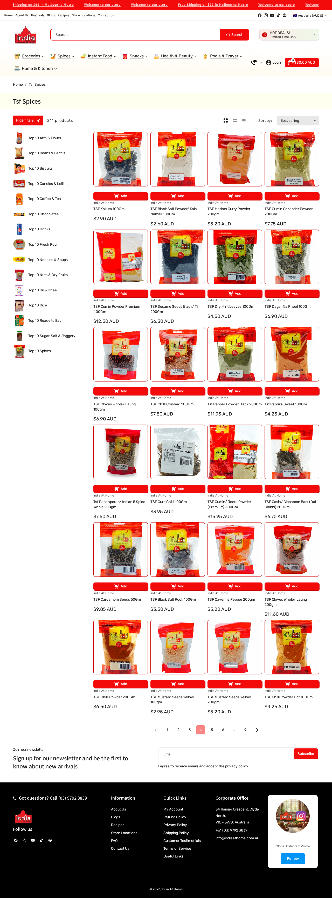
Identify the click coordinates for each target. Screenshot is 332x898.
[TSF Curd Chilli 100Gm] (177, 452)
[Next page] (256, 729)
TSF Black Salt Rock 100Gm (173, 599)
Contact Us (120, 848)
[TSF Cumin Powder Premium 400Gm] (120, 257)
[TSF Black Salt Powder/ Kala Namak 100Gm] (177, 159)
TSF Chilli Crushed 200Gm (171, 404)
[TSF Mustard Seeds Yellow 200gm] (235, 647)
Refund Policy (174, 817)
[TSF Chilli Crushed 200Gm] (177, 354)
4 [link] (200, 730)
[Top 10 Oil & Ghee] (19, 290)
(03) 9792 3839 (72, 798)
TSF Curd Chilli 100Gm (168, 502)
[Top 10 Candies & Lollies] (19, 183)
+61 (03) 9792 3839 (231, 830)
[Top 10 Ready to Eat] (19, 320)
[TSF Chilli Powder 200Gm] (120, 647)
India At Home (172, 889)
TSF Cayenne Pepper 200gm (231, 599)
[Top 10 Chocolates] (19, 214)
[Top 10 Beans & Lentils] (19, 153)
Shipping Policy (176, 833)
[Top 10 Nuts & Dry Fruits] (19, 275)
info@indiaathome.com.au (237, 838)
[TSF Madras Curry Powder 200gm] (235, 159)
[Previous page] (156, 729)
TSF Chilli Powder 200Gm (114, 697)
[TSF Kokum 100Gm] (120, 159)
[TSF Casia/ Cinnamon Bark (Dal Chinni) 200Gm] (292, 452)
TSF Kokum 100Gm (109, 209)
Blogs (115, 817)
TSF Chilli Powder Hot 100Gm (289, 697)
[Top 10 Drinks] (19, 229)
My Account (173, 809)
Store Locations (124, 833)
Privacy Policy (175, 825)
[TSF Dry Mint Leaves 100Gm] (235, 257)
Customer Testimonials (182, 841)
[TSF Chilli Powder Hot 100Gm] (292, 647)
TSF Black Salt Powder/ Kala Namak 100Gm (173, 211)
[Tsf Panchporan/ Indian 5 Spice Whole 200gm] (120, 452)
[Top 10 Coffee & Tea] (19, 199)
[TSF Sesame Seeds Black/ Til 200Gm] (177, 257)
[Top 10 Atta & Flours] (19, 138)
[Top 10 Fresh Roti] (19, 244)
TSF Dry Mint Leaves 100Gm (231, 306)
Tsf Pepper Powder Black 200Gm (235, 404)
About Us (118, 809)
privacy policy (236, 766)
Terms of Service (177, 848)
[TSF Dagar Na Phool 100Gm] (292, 257)
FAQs (115, 841)
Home (18, 84)
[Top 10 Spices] (19, 351)
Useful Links (173, 856)
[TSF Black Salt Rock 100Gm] (177, 549)
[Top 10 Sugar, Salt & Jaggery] (19, 336)
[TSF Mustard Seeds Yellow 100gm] (177, 647)
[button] (302, 62)
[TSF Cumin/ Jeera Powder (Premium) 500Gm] (235, 452)
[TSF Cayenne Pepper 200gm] (235, 549)
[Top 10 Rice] (19, 305)
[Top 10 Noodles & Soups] (19, 259)
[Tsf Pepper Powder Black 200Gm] (235, 354)
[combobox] (149, 35)
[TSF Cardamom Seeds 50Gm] (120, 549)
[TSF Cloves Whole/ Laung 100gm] (120, 354)
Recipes (117, 825)
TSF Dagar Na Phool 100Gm (287, 306)
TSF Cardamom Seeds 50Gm (117, 599)
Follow (293, 858)
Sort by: (265, 120)
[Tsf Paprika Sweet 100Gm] (292, 354)
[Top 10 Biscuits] (19, 168)
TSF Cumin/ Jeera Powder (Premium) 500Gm (229, 504)
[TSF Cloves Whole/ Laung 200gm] (292, 549)
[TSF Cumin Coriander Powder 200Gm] (292, 159)
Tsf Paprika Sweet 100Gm (286, 404)
